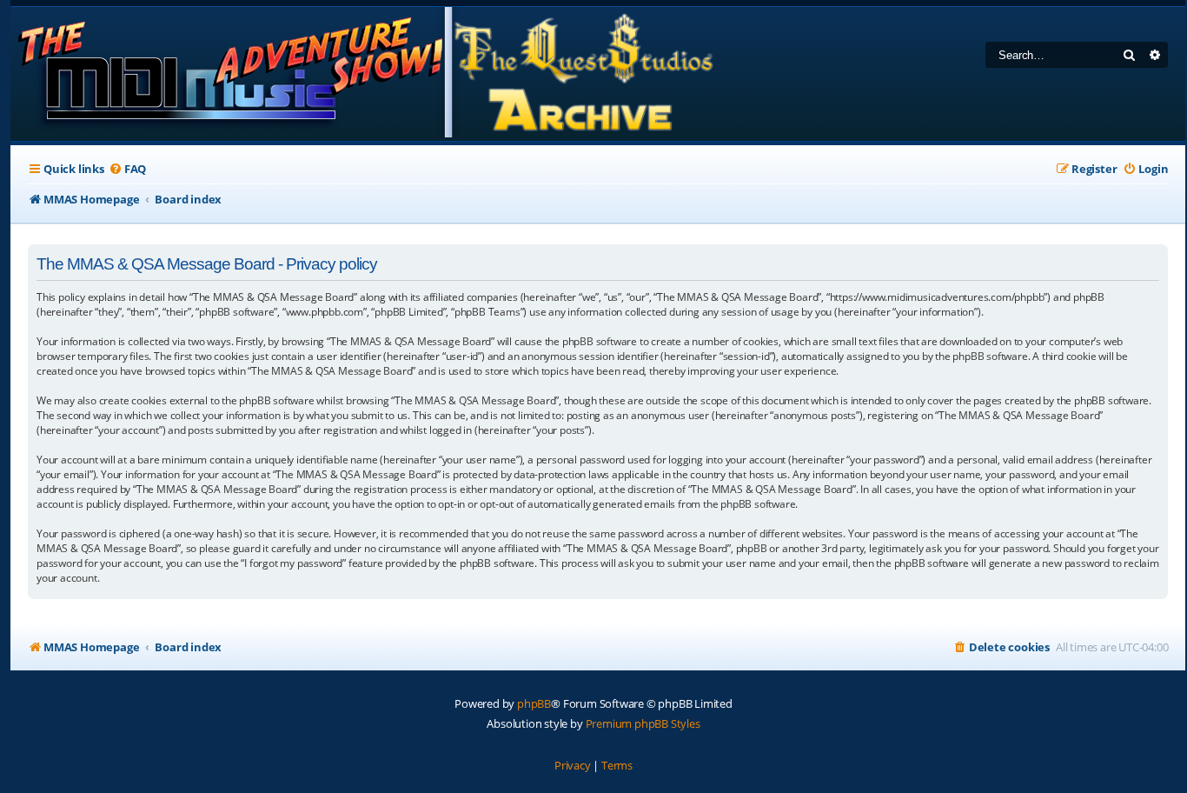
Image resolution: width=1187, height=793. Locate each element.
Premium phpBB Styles (643, 723)
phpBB (534, 703)
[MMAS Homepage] (364, 74)
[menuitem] (127, 169)
